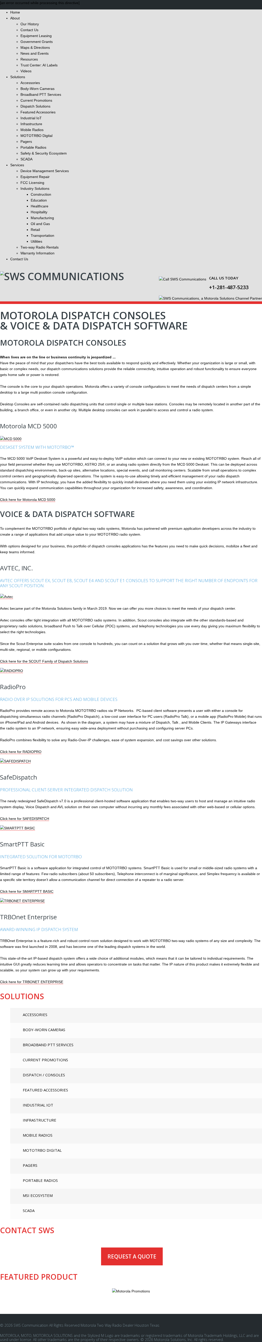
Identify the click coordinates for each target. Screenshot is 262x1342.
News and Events (34, 53)
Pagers (26, 141)
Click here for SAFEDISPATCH (24, 819)
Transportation (42, 235)
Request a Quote (131, 1256)
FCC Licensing (32, 183)
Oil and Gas (40, 224)
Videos (25, 71)
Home (15, 12)
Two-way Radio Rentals (39, 247)
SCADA (26, 159)
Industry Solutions (34, 188)
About (15, 18)
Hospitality (39, 212)
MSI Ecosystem (38, 1195)
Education (39, 200)
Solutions (17, 77)
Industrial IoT (31, 118)
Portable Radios (33, 147)
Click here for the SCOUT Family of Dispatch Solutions (44, 661)
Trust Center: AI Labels (39, 65)
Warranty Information (37, 253)
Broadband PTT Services (40, 94)
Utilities (36, 241)
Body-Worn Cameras (37, 89)
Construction (41, 194)
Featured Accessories (38, 112)
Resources (29, 59)
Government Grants (36, 42)
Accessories (30, 83)
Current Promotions (36, 100)
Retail (35, 230)
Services (17, 165)
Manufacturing (42, 218)
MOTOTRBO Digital (36, 136)
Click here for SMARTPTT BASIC (26, 891)
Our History (29, 24)
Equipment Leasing (36, 36)
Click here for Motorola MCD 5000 (27, 500)
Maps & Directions (35, 47)
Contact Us (29, 30)
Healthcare (39, 206)
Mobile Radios (31, 130)
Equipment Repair (35, 177)
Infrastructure (31, 124)
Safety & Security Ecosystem (43, 153)
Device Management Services (44, 171)
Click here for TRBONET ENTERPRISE (31, 982)
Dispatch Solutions (35, 106)
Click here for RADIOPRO (20, 752)
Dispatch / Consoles (44, 1074)
